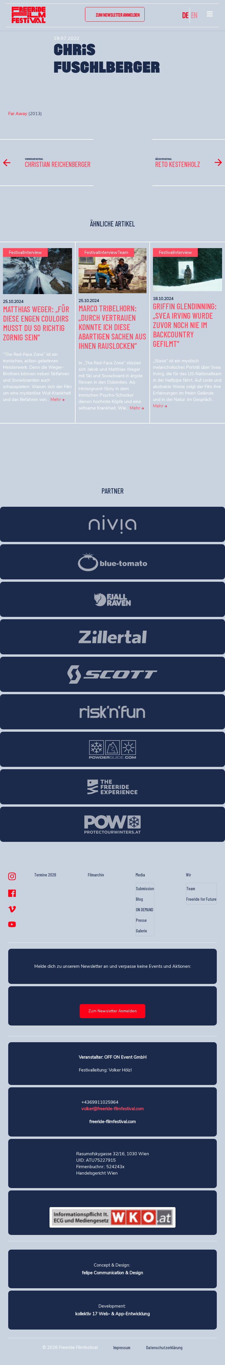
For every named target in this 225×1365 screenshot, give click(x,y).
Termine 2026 (45, 874)
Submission (145, 888)
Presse (141, 920)
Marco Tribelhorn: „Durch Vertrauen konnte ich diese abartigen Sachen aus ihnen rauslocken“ (112, 327)
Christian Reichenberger (58, 164)
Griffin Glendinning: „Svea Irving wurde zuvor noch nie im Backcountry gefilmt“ (185, 325)
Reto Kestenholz (177, 164)
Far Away (17, 114)
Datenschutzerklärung (164, 1347)
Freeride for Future (201, 899)
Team (190, 888)
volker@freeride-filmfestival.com (112, 1109)
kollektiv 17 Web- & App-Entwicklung (112, 1314)
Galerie (141, 930)
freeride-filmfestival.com (112, 1122)
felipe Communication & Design (112, 1273)
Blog (139, 899)
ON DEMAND (144, 909)
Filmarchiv (96, 874)
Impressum (121, 1347)
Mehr (56, 399)
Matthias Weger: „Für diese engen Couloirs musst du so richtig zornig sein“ (36, 323)
